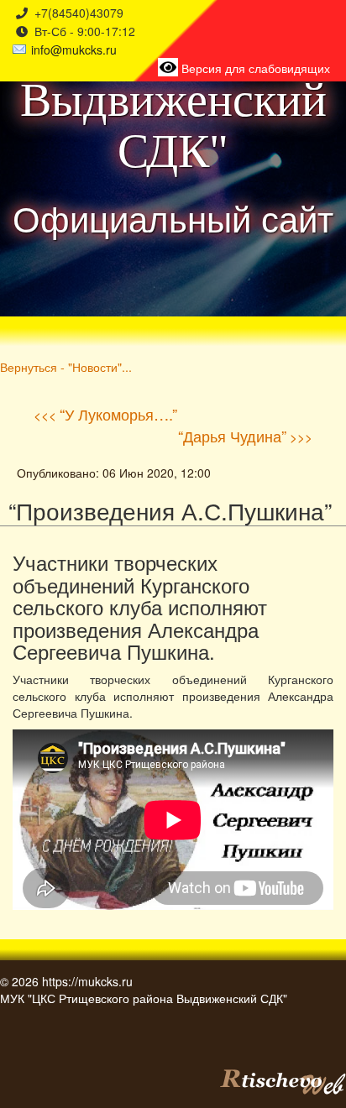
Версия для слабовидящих (254, 68)
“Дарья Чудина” (232, 436)
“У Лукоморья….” (118, 414)
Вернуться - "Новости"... (66, 366)
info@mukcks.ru (74, 49)
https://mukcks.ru (87, 981)
